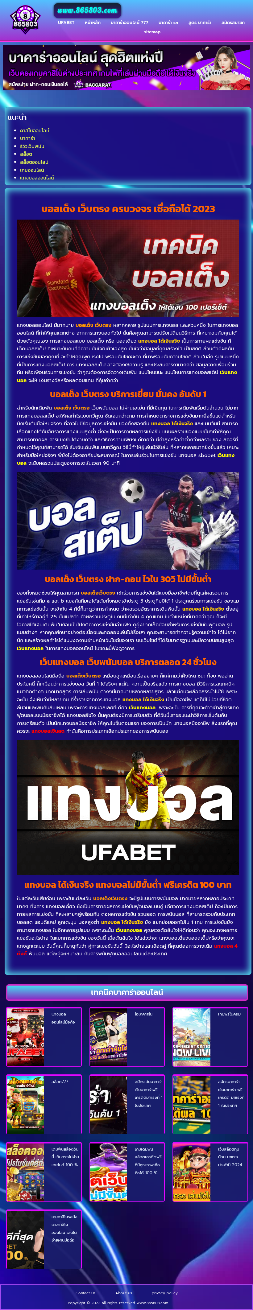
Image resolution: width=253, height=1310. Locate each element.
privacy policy (165, 1293)
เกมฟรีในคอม (229, 1014)
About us (123, 1293)
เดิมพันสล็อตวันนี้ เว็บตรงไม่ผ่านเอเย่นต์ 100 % (65, 1157)
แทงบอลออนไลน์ (37, 177)
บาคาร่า (27, 138)
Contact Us (86, 1293)
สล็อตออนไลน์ (34, 162)
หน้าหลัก (93, 22)
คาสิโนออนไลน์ (34, 130)
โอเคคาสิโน (143, 1014)
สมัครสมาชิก (233, 22)
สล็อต (26, 154)
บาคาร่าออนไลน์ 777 (129, 22)
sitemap (152, 32)
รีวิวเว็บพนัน (32, 146)
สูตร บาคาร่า (200, 22)
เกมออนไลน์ (32, 170)
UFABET (66, 22)
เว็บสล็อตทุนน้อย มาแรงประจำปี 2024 (230, 1157)
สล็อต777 (60, 1082)
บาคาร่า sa (168, 22)
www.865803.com (87, 10)
